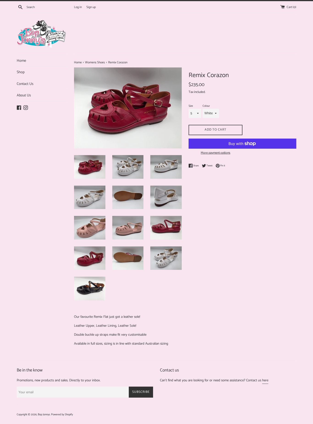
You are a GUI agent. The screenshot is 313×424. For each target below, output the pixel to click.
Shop (21, 72)
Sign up (91, 7)
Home (21, 61)
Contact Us (25, 84)
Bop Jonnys (44, 414)
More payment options (215, 153)
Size (191, 106)
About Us (24, 95)
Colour (206, 106)
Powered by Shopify (62, 414)
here (265, 380)
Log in (78, 7)
